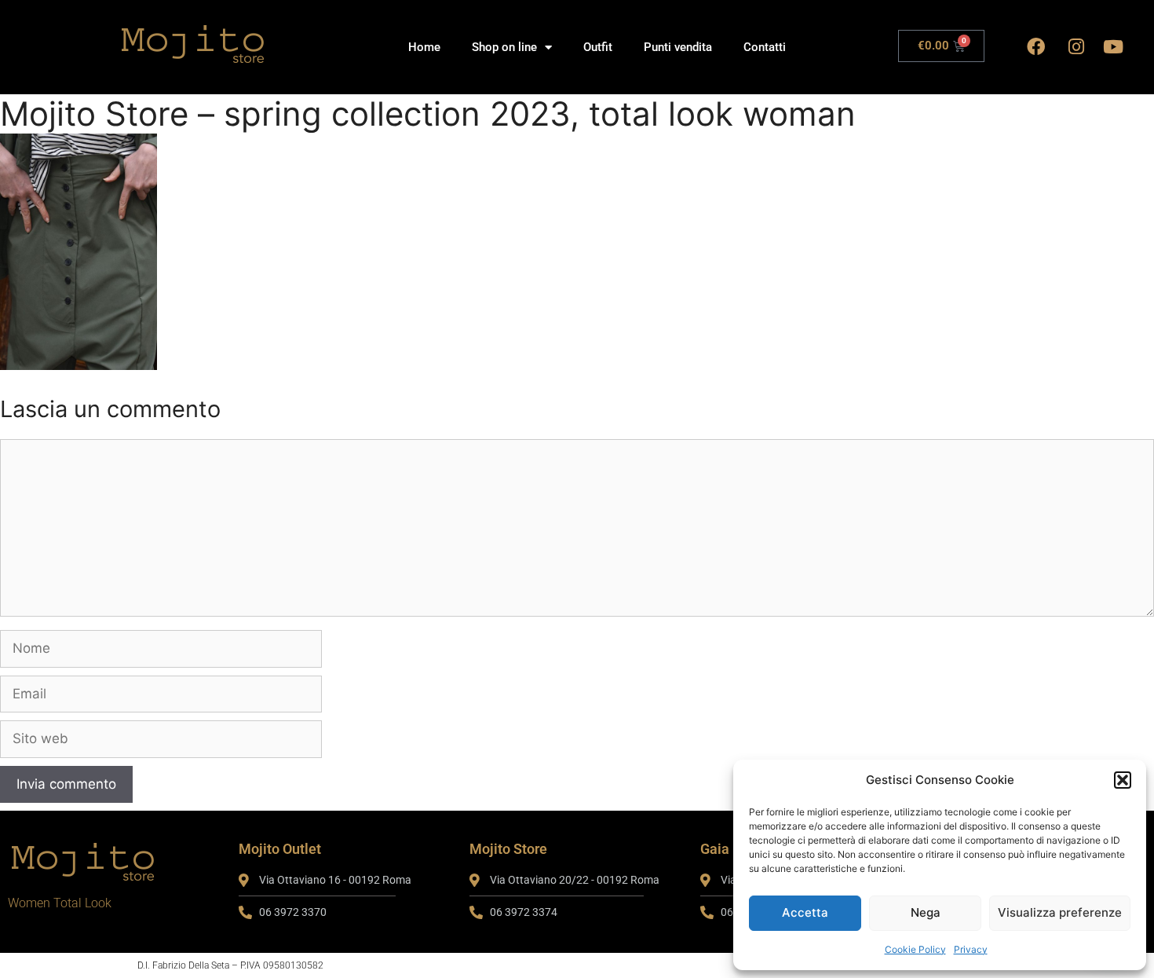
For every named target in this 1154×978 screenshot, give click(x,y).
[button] (1122, 780)
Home (424, 47)
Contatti (764, 47)
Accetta (805, 912)
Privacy (971, 949)
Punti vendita (678, 47)
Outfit (597, 47)
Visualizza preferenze (1060, 912)
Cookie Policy (915, 949)
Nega (925, 912)
